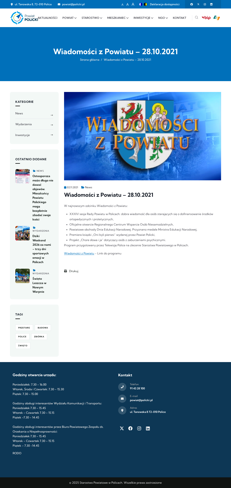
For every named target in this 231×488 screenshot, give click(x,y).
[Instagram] (139, 428)
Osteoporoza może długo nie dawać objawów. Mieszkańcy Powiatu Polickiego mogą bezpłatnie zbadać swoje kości (42, 197)
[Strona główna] (24, 17)
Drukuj (73, 271)
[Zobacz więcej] (22, 176)
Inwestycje (22, 135)
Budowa (43, 327)
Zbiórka (39, 336)
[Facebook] (130, 428)
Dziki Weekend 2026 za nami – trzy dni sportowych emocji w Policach (41, 249)
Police (22, 336)
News (88, 187)
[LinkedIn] (147, 428)
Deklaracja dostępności (165, 4)
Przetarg (24, 327)
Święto (22, 345)
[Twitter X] (121, 428)
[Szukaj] (196, 17)
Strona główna (89, 59)
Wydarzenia (23, 124)
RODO (17, 453)
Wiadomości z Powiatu (79, 253)
